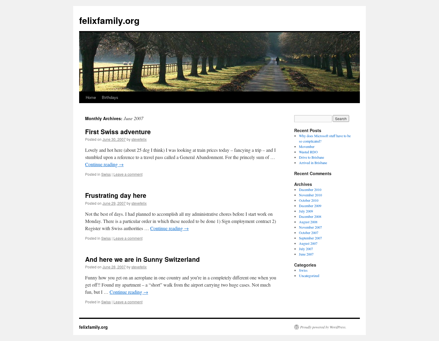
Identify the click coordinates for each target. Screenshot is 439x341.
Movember (306, 146)
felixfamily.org (109, 20)
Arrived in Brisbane (313, 162)
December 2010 (310, 189)
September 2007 (310, 238)
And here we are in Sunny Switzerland (142, 259)
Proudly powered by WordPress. (323, 327)
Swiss (106, 174)
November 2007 (310, 227)
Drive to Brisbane (311, 157)
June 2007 (306, 254)
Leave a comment (127, 174)
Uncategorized (309, 275)
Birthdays (110, 97)
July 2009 (306, 211)
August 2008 (308, 221)
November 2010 (310, 194)
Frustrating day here (115, 195)
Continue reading (104, 164)
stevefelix (139, 139)
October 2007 (308, 232)
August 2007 (308, 243)
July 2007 (306, 248)
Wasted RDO (308, 151)
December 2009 (310, 205)
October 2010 (308, 200)
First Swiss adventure (118, 131)
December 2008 (310, 216)
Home (91, 97)
